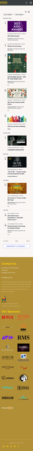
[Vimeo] (18, 446)
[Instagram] (7, 446)
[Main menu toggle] (31, 3)
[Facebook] (3, 446)
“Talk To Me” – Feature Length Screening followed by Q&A (17, 173)
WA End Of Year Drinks (14, 46)
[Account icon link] (26, 2)
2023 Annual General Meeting (16, 126)
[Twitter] (11, 446)
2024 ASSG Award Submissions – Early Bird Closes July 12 (15, 218)
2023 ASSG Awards (13, 36)
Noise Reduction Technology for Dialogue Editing (16, 227)
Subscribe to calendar (15, 246)
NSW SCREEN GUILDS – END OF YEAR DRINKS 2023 (17, 78)
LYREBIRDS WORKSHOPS (16, 150)
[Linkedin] (14, 446)
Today (16, 241)
